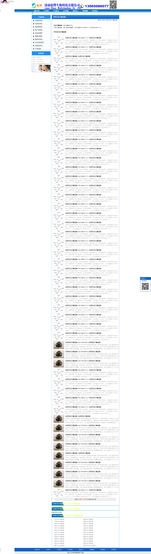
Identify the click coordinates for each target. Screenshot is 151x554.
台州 (103, 20)
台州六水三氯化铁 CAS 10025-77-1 (76, 38)
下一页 (83, 499)
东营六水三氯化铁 (88, 525)
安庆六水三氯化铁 (59, 530)
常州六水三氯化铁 (88, 532)
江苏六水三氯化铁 (59, 521)
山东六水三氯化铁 (59, 519)
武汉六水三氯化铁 (59, 541)
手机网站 (113, 549)
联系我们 (95, 11)
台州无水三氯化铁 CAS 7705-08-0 (76, 342)
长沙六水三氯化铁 (88, 541)
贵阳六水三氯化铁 (88, 543)
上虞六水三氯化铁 (88, 528)
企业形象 (66, 11)
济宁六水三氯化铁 (59, 528)
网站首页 (37, 11)
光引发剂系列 (39, 42)
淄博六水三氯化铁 (88, 521)
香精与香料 (38, 36)
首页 (99, 20)
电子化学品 (38, 30)
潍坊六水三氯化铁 (88, 523)
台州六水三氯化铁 (111, 20)
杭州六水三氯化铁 (88, 534)
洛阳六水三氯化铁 (88, 539)
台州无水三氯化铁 (94, 342)
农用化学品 (38, 23)
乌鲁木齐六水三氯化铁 (89, 545)
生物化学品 (38, 20)
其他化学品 (38, 45)
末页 (86, 499)
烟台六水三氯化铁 (59, 525)
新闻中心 (75, 11)
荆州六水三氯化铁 (88, 530)
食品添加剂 (38, 27)
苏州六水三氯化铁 (59, 523)
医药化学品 (38, 39)
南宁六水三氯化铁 (59, 543)
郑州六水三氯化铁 (59, 539)
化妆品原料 (38, 33)
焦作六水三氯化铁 (59, 534)
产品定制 (38, 49)
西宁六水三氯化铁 (59, 545)
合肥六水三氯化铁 (59, 536)
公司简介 (46, 11)
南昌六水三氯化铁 (88, 536)
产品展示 (56, 11)
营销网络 (85, 11)
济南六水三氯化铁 (88, 519)
